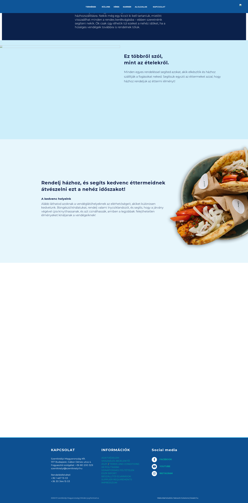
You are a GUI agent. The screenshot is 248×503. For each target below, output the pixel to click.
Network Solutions (181, 498)
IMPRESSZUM (109, 482)
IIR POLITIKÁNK (110, 467)
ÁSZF (104, 464)
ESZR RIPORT (109, 473)
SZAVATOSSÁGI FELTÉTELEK (117, 470)
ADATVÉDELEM (110, 458)
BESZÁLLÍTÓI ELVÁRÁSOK (116, 476)
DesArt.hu (194, 498)
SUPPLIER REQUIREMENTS (116, 479)
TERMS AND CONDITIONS (124, 464)
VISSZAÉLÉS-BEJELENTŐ (115, 461)
